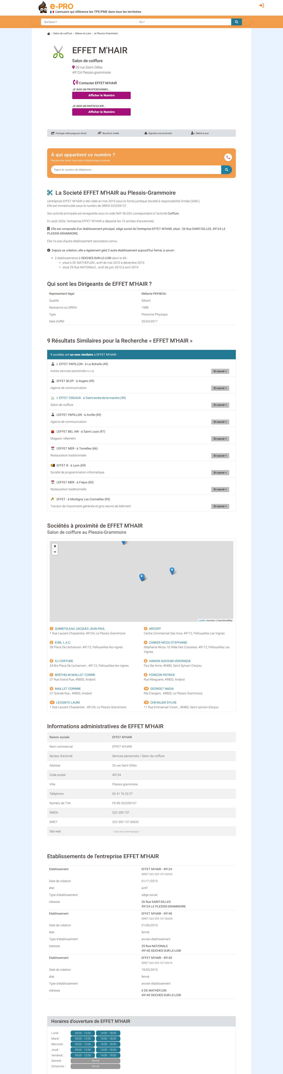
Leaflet (202, 620)
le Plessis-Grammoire (106, 33)
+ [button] (55, 546)
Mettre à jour (202, 133)
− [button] (55, 552)
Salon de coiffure (62, 33)
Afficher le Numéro (101, 95)
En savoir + (220, 371)
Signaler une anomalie (159, 133)
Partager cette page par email (70, 133)
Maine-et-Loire (83, 33)
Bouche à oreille (110, 133)
